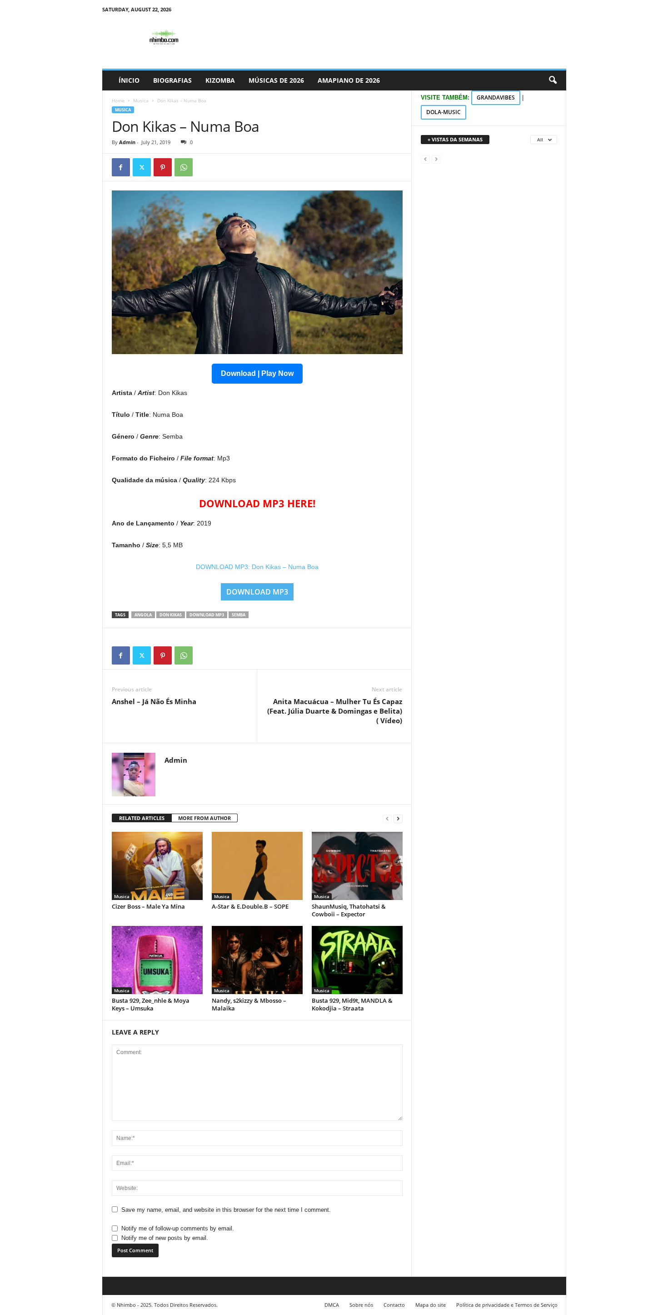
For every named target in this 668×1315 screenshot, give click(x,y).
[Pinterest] (163, 167)
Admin (127, 142)
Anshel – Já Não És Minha (154, 701)
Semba (238, 615)
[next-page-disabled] (436, 159)
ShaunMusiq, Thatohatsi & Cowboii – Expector (349, 910)
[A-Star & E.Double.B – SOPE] (257, 866)
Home (118, 100)
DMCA (331, 1304)
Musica (141, 100)
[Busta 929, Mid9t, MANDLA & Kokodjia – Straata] (357, 960)
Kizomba (220, 80)
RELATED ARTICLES (142, 818)
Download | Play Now (257, 373)
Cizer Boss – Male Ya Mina (148, 906)
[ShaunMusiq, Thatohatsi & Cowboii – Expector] (357, 866)
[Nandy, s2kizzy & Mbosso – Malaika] (257, 960)
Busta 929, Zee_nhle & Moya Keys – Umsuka (150, 1004)
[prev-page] (387, 818)
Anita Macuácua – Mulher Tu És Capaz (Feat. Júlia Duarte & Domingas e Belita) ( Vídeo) (334, 711)
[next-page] (398, 818)
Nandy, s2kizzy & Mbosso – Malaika (249, 1004)
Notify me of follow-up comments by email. (177, 1228)
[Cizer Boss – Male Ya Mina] (157, 866)
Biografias (172, 80)
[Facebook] (121, 167)
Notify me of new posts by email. (164, 1238)
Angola (143, 615)
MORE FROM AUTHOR (204, 818)
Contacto (394, 1304)
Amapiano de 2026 (349, 80)
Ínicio (129, 80)
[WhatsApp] (183, 167)
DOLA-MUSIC (443, 112)
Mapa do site (430, 1304)
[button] (553, 80)
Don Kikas (171, 615)
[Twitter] (142, 167)
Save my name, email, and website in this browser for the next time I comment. (226, 1209)
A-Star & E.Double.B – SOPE (250, 906)
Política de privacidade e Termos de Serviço (507, 1304)
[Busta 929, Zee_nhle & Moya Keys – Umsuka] (157, 960)
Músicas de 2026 (276, 80)
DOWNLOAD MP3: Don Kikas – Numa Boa (257, 566)
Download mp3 (206, 615)
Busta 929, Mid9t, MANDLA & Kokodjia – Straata (352, 1004)
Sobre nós (361, 1304)
